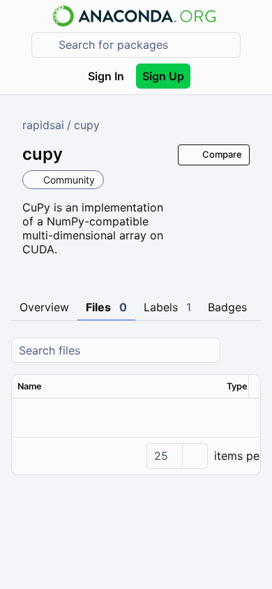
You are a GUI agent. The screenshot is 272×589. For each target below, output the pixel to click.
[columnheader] (116, 386)
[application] (136, 456)
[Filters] (248, 351)
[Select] (194, 456)
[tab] (44, 307)
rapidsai (43, 125)
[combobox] (146, 45)
